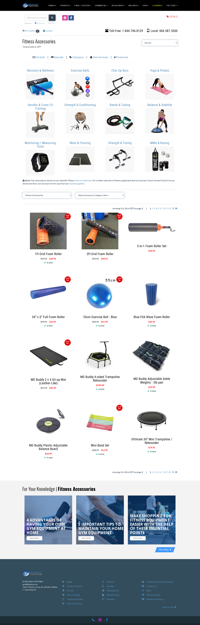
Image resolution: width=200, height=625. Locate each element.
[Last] (176, 208)
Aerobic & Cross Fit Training (40, 106)
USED (145, 5)
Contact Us (151, 586)
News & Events (153, 594)
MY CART (31, 30)
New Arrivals (100, 57)
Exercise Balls (80, 70)
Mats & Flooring (80, 143)
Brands (69, 590)
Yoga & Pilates (159, 70)
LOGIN (48, 30)
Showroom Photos (155, 599)
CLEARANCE (157, 5)
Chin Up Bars (119, 70)
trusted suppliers (77, 183)
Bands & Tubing (120, 105)
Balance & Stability (159, 105)
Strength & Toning (120, 143)
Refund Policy (112, 594)
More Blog (164, 549)
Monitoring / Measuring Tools (40, 144)
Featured (122, 57)
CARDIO (51, 5)
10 (169, 208)
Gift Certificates (74, 603)
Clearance (78, 57)
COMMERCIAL (100, 5)
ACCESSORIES (117, 5)
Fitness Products (74, 586)
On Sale (40, 57)
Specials (58, 57)
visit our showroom (83, 180)
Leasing (110, 586)
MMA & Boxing (159, 143)
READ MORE (34, 538)
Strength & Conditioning (80, 105)
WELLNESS (133, 5)
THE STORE (171, 5)
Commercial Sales (74, 599)
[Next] (173, 208)
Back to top (168, 607)
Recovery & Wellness (40, 70)
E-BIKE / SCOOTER (81, 5)
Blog (148, 590)
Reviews (110, 581)
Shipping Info (112, 590)
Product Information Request (160, 581)
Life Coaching (73, 594)
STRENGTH (64, 5)
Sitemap (110, 599)
